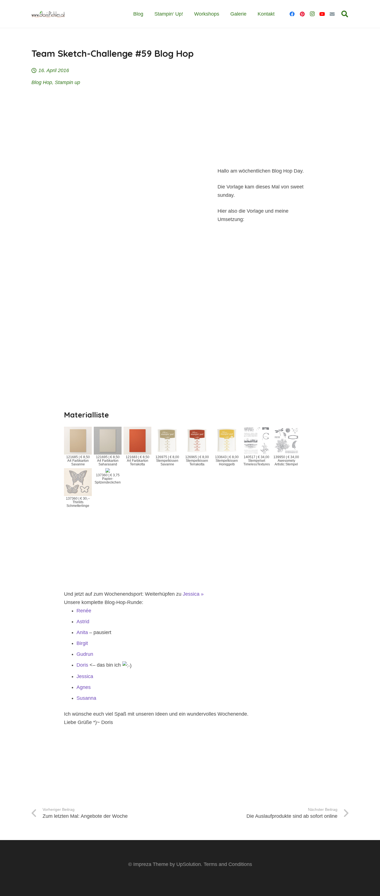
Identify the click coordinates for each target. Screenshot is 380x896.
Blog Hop (41, 82)
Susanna (86, 698)
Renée (84, 610)
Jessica (85, 676)
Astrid (83, 621)
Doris (82, 665)
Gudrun (85, 654)
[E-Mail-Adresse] (332, 14)
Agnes (84, 687)
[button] (344, 14)
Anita (82, 632)
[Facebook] (292, 14)
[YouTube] (322, 14)
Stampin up (67, 82)
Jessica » (193, 594)
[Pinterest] (302, 14)
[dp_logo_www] (48, 14)
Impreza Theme (150, 864)
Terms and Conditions (228, 864)
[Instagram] (312, 14)
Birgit (82, 643)
